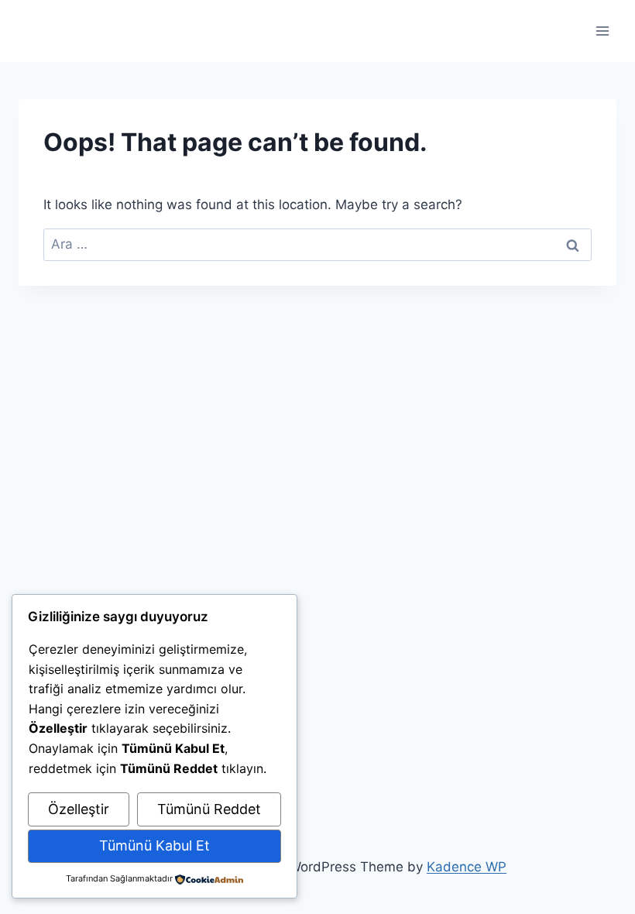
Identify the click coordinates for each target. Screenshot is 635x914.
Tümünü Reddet (209, 809)
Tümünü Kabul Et (154, 845)
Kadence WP (466, 866)
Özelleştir (78, 809)
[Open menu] (602, 31)
